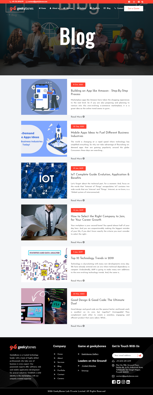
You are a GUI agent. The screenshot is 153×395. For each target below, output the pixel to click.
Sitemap (85, 371)
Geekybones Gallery (90, 354)
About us (56, 8)
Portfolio (96, 8)
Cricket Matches (89, 366)
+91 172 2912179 (17, 2)
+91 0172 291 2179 (123, 361)
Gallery (83, 8)
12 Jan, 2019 (78, 210)
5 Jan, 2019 (78, 252)
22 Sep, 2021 (78, 126)
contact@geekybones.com (37, 2)
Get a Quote (133, 9)
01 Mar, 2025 (79, 294)
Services (69, 8)
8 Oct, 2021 (78, 85)
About (60, 358)
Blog (108, 8)
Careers (60, 379)
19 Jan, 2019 (78, 168)
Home (43, 8)
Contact (120, 8)
